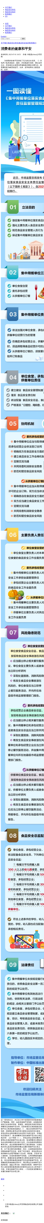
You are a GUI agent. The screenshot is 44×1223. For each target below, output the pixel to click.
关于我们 (8, 7)
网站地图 (9, 1209)
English (3, 36)
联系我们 (8, 14)
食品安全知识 (10, 12)
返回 (2, 1179)
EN (6, 16)
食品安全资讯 (10, 10)
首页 (7, 24)
